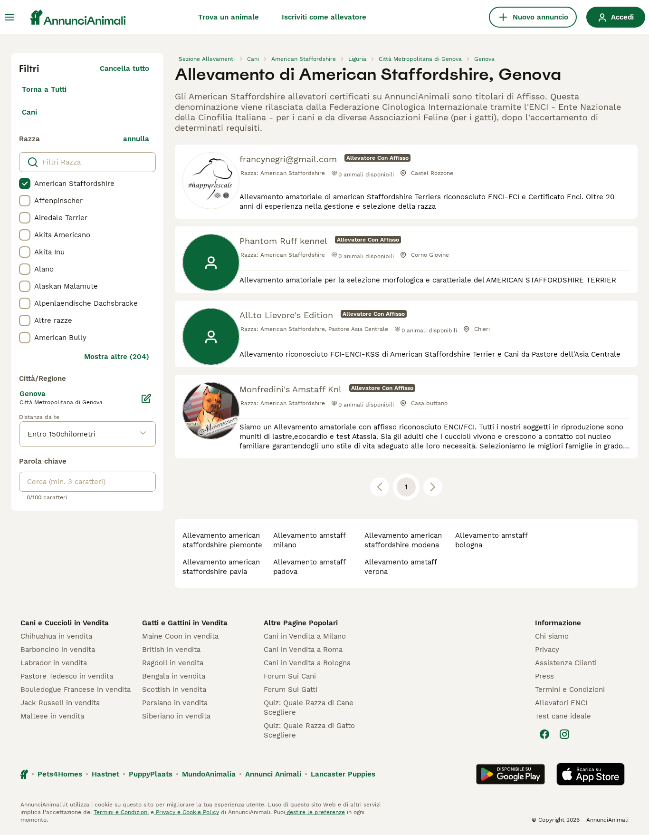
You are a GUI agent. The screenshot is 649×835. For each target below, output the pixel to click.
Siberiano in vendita (176, 716)
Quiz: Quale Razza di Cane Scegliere (308, 708)
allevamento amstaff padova (309, 567)
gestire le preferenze (315, 812)
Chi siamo (552, 636)
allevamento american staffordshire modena (403, 540)
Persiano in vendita (175, 703)
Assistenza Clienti (566, 663)
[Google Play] (510, 774)
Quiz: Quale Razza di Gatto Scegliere (309, 730)
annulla (136, 139)
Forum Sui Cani (290, 676)
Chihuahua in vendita (56, 636)
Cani (29, 112)
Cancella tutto (124, 68)
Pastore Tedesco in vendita (66, 676)
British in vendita (171, 649)
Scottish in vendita (174, 689)
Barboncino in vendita (57, 649)
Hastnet (105, 774)
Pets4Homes (60, 774)
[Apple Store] (591, 774)
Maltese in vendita (52, 716)
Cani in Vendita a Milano (305, 636)
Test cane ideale (563, 716)
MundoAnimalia (209, 774)
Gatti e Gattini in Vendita (185, 623)
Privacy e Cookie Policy (186, 812)
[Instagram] (564, 734)
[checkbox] (24, 183)
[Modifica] (146, 398)
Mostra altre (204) (116, 356)
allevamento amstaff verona (400, 567)
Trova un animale (228, 17)
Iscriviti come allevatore (324, 17)
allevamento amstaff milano (309, 540)
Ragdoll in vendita (172, 663)
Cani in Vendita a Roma (303, 649)
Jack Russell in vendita (60, 703)
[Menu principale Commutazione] (9, 17)
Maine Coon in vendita (180, 636)
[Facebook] (544, 734)
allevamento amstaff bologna (491, 540)
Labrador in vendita (53, 663)
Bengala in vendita (173, 676)
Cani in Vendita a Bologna (307, 663)
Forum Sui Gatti (290, 689)
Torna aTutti (44, 89)
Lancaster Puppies (343, 774)
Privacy (547, 649)
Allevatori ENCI (561, 703)
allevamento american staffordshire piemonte (222, 540)
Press (544, 676)
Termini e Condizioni (570, 689)
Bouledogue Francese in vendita (75, 689)
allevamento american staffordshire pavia (221, 567)
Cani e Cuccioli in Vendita (64, 623)
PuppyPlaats (150, 774)
